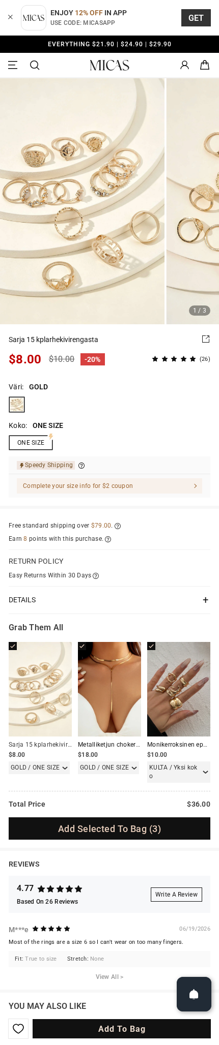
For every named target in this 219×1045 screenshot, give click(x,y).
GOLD (17, 404)
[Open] (194, 994)
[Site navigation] (14, 65)
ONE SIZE (30, 442)
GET (196, 18)
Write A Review (176, 894)
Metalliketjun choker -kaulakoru (123, 744)
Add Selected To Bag (109, 828)
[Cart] (205, 65)
